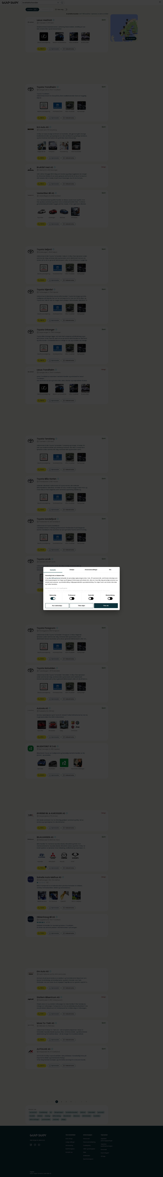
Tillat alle (106, 605)
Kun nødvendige (57, 605)
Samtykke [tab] (53, 570)
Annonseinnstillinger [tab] (91, 569)
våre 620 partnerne (54, 578)
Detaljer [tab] (72, 569)
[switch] (72, 598)
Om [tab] (110, 569)
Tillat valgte (81, 605)
